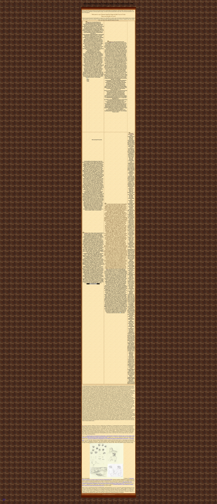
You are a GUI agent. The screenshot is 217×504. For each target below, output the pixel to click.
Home (4, 500)
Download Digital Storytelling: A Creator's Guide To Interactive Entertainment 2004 (108, 479)
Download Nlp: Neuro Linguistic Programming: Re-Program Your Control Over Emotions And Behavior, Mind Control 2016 (107, 482)
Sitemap (4, 499)
